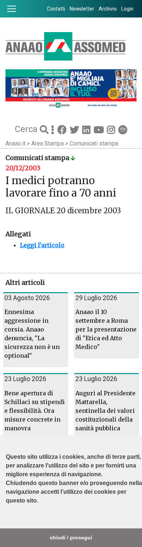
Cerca (27, 129)
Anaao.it (15, 143)
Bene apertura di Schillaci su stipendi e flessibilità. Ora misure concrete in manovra (34, 410)
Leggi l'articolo (42, 245)
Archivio (108, 9)
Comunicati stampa (94, 143)
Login (127, 9)
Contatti (56, 9)
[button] (7, 519)
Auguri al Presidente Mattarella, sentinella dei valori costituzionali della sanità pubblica (105, 410)
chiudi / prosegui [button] (71, 537)
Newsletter (82, 9)
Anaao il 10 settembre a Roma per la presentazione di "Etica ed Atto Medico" (106, 329)
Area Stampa (48, 143)
